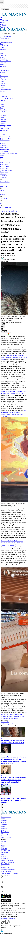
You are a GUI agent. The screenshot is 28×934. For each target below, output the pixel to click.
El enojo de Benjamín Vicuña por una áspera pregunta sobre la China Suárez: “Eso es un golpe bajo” (12, 543)
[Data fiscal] (2, 931)
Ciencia (2, 87)
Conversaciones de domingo (8, 153)
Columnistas (3, 97)
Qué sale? (3, 134)
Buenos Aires (4, 76)
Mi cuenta (5, 27)
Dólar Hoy (3, 55)
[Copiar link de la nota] (2, 329)
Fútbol (2, 104)
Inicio (3, 18)
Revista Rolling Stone (6, 170)
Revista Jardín (4, 172)
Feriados (2, 123)
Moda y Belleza (4, 129)
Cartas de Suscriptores (6, 98)
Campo (2, 57)
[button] (14, 118)
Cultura (2, 81)
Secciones (5, 20)
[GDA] (5, 924)
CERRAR (2, 1)
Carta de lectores (5, 151)
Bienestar (3, 85)
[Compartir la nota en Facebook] (2, 331)
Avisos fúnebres (4, 147)
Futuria (2, 53)
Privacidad (11, 918)
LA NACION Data (5, 46)
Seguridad (3, 78)
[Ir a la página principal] (14, 15)
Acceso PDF (3, 144)
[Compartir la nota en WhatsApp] (4, 326)
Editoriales (3, 95)
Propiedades (3, 59)
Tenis (1, 108)
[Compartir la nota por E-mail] (6, 331)
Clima (1, 44)
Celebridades (5, 722)
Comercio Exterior (5, 61)
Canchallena (3, 110)
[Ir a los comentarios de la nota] (4, 324)
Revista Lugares (4, 166)
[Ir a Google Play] (6, 898)
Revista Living (4, 168)
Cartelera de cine (5, 136)
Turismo (2, 117)
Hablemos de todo (5, 89)
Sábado (2, 155)
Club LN (4, 25)
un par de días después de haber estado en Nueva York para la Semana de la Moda (14, 357)
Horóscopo (3, 121)
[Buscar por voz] (25, 33)
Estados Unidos (4, 70)
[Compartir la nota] (2, 326)
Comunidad (3, 83)
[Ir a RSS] (2, 892)
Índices (2, 65)
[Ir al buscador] (2, 11)
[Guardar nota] (2, 324)
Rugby (2, 106)
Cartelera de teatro (5, 138)
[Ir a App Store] (6, 901)
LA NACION (4, 211)
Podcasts (2, 127)
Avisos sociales (4, 149)
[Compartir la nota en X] (4, 331)
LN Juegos (3, 115)
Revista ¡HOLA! (4, 164)
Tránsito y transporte (6, 42)
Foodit (4, 22)
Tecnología (3, 119)
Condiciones (4, 918)
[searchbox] (13, 33)
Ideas (1, 157)
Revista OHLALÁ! (5, 162)
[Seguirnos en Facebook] (2, 877)
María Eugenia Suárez (9, 724)
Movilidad (3, 63)
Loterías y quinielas (5, 125)
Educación (3, 80)
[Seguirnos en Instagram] (2, 887)
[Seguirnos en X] (2, 882)
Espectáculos (12, 211)
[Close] (2, 805)
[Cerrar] (26, 30)
